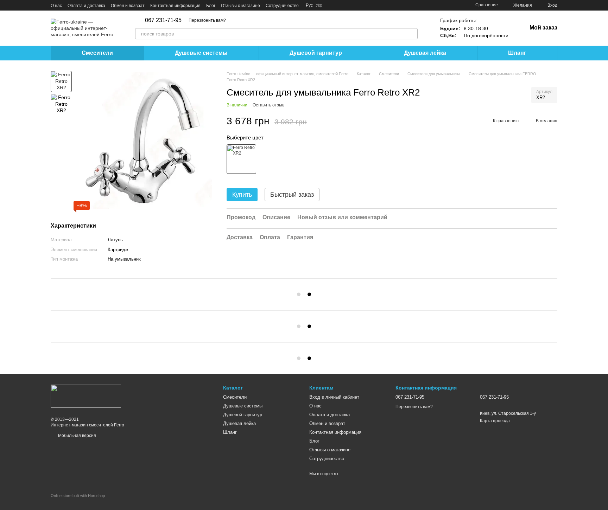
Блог (210, 5)
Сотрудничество (282, 5)
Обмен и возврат (128, 5)
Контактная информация (175, 5)
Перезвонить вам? (207, 20)
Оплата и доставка (86, 5)
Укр (319, 5)
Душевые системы (201, 53)
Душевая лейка (425, 53)
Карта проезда (495, 420)
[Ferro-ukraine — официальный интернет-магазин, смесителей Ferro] (86, 395)
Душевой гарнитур (316, 53)
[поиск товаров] (412, 33)
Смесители (97, 53)
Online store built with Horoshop (78, 495)
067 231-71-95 (163, 20)
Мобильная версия (76, 435)
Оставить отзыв (268, 105)
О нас (56, 5)
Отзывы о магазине (240, 5)
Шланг (517, 53)
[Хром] (241, 159)
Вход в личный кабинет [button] (334, 397)
